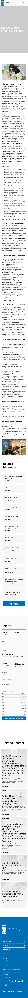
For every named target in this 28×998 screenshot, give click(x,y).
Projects (13, 7)
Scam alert (5, 974)
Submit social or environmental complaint (14, 972)
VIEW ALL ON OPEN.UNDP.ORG (14, 603)
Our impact (6, 949)
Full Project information (14, 718)
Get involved (7, 953)
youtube (12, 981)
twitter (6, 981)
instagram (22, 981)
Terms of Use (6, 977)
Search (23, 3)
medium (6, 985)
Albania (7, 2)
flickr (15, 981)
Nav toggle (25, 3)
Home (2, 7)
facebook (9, 981)
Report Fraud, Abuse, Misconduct (11, 969)
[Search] (7, 962)
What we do (7, 945)
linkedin (19, 981)
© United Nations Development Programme (13, 991)
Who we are (7, 941)
